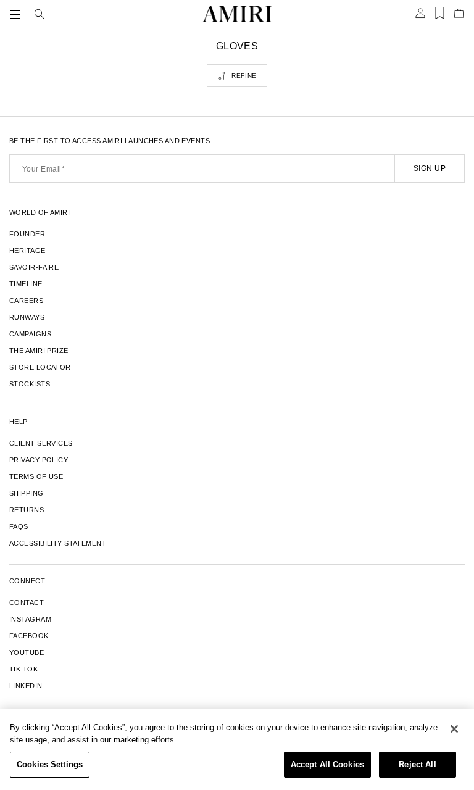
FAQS (18, 526)
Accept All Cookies (327, 764)
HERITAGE (27, 250)
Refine (244, 75)
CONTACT (26, 602)
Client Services (41, 443)
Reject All (417, 764)
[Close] (454, 728)
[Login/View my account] (420, 16)
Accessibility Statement (57, 543)
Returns (26, 510)
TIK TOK (23, 669)
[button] (17, 14)
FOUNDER (27, 234)
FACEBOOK (29, 635)
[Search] (39, 14)
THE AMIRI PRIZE (39, 350)
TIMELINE (26, 284)
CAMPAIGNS (30, 334)
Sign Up (430, 168)
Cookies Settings (50, 764)
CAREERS (26, 300)
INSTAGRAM (30, 619)
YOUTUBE (26, 652)
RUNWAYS (26, 317)
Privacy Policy (38, 460)
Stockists (29, 384)
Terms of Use (36, 476)
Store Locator (40, 367)
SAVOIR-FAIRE (34, 267)
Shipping (26, 493)
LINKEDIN (26, 685)
